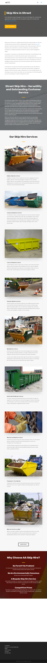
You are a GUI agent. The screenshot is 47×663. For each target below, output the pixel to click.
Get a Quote (10, 26)
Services (23, 544)
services (38, 44)
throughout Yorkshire (10, 20)
